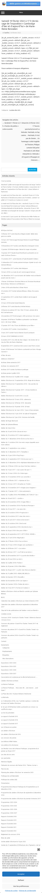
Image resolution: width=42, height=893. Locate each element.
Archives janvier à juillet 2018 (10, 373)
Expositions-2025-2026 (8, 670)
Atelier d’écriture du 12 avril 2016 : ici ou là (14, 395)
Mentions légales (6, 761)
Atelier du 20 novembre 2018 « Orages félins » (16, 502)
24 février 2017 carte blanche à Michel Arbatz (15, 306)
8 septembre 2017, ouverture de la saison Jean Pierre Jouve (20, 346)
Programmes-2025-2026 (9, 809)
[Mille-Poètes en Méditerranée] (21, 5)
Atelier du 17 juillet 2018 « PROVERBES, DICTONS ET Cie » (19, 494)
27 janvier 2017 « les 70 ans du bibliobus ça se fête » (17, 325)
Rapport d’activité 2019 (8, 820)
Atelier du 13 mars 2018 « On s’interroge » (14, 473)
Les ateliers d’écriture (8, 730)
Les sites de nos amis (8, 754)
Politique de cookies (11, 890)
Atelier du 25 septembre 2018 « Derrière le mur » (16, 527)
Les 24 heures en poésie (8, 727)
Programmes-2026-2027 (9, 813)
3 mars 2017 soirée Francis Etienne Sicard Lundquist (17, 332)
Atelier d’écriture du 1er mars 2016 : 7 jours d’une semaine (20, 410)
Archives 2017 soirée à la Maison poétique (14, 369)
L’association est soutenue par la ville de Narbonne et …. (19, 677)
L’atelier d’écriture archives (9, 680)
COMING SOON (6, 614)
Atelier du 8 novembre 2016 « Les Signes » (14, 580)
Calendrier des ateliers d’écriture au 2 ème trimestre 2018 (19, 601)
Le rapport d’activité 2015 (9, 716)
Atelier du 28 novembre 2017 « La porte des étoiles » (18, 555)
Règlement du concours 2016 (10, 834)
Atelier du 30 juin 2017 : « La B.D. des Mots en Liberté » (18, 570)
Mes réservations (8, 658)
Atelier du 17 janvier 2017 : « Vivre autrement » (16, 491)
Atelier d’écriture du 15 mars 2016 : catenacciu (16, 399)
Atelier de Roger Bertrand (9, 421)
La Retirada (5, 697)
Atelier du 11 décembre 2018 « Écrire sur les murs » (17, 438)
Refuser (21, 880)
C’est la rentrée (6, 181)
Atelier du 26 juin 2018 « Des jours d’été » (14, 530)
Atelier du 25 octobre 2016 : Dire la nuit (13, 523)
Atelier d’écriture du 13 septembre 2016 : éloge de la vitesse (20, 380)
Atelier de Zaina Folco (8, 428)
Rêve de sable (5, 838)
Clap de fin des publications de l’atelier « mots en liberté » (19, 610)
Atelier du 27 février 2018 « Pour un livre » (14, 541)
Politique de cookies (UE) (9, 779)
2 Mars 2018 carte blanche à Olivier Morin (14, 287)
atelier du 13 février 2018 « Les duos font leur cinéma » (18, 466)
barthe (7, 33)
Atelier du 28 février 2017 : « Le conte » (13, 548)
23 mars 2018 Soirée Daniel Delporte (13, 303)
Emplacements (7, 651)
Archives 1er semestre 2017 (10, 366)
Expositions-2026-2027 (8, 673)
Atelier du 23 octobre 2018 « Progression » (15, 512)
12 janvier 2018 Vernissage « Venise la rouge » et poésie (19, 249)
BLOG (3, 597)
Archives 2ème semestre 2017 (10, 362)
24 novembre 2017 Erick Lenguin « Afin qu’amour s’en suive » (20, 316)
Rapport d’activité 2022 (8, 831)
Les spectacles (5, 758)
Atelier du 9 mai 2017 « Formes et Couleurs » (15, 588)
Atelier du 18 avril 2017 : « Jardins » (12, 498)
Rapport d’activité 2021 (8, 827)
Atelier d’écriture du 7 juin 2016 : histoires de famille (17, 417)
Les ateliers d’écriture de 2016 (10, 734)
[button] (39, 849)
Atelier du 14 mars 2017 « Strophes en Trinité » (16, 484)
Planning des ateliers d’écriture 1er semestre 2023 (17, 772)
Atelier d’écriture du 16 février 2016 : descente (16, 403)
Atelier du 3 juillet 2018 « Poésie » (12, 562)
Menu (21, 12)
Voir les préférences (21, 886)
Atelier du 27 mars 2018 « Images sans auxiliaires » (17, 545)
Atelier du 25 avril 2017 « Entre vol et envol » (15, 520)
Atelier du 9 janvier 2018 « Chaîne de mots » (15, 584)
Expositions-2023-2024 (8, 663)
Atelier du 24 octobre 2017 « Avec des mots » (15, 516)
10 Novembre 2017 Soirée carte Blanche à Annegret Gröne (20, 246)
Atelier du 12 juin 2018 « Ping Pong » (12, 455)
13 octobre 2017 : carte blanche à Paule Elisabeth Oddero (19, 259)
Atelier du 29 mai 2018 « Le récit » (12, 559)
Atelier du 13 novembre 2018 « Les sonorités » (16, 477)
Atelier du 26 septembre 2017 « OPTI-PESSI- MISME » (18, 534)
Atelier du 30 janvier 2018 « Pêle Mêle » (13, 566)
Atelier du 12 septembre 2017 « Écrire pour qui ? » (17, 459)
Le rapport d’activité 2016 (9, 720)
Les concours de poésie (8, 738)
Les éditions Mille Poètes (9, 741)
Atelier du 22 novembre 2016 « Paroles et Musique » (17, 505)
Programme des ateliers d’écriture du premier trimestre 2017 (21, 798)
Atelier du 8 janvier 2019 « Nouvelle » (13, 577)
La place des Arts (14, 110)
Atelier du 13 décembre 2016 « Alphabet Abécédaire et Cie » (20, 462)
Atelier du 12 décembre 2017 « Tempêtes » (15, 452)
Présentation (5, 783)
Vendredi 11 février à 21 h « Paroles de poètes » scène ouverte (11, 126)
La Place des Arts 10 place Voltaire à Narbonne (16, 693)
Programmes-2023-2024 (9, 802)
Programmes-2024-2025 (9, 806)
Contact (3, 641)
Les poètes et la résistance (9, 745)
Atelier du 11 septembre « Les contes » (13, 448)
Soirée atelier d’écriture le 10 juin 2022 (13, 841)
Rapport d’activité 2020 (8, 823)
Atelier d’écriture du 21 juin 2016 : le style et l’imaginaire (19, 413)
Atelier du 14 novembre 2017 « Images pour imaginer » (18, 487)
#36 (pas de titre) (6, 230)
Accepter (21, 874)
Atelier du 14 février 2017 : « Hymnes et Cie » (15, 480)
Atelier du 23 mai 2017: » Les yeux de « (13, 509)
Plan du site (5, 769)
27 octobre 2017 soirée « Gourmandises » (14, 329)
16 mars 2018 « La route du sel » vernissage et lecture (18, 272)
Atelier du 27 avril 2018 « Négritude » (13, 537)
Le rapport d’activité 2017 (9, 723)
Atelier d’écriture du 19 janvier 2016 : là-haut (15, 406)
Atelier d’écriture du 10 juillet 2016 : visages (15, 376)
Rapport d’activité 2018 (8, 816)
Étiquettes (5, 655)
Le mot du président (7, 712)
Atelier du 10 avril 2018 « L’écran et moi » (14, 431)
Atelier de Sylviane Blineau (9, 424)
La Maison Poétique (7, 684)
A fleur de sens (6, 355)
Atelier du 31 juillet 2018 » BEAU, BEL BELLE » (15, 573)
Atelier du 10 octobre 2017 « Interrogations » (15, 435)
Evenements (5, 645)
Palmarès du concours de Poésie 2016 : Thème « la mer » (19, 765)
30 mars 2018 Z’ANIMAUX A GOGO (12, 336)
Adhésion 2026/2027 (7, 359)
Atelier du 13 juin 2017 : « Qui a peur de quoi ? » (16, 469)
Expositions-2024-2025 (8, 666)
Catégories (6, 648)
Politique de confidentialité (27, 890)
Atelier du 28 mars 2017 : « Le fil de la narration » (16, 552)
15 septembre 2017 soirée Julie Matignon (14, 268)
